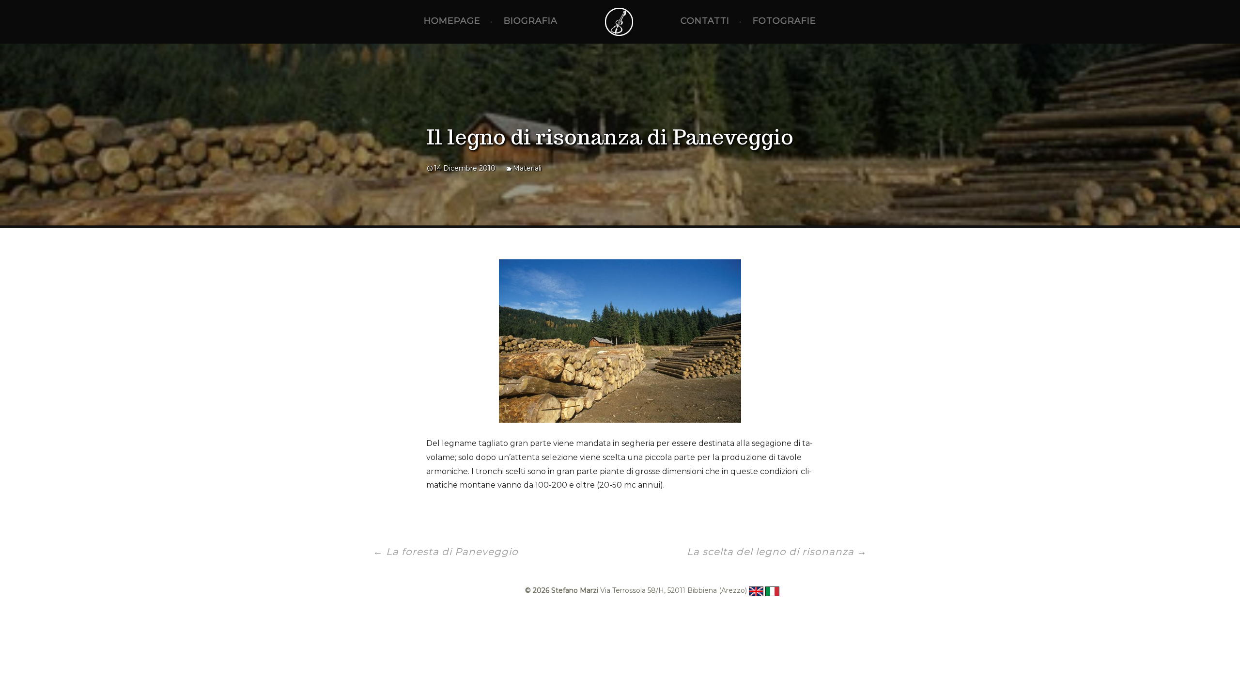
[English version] (756, 590)
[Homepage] (619, 22)
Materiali (527, 168)
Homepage (452, 21)
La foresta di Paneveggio (445, 551)
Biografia (531, 21)
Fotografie (784, 21)
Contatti (705, 21)
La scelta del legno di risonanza (777, 551)
